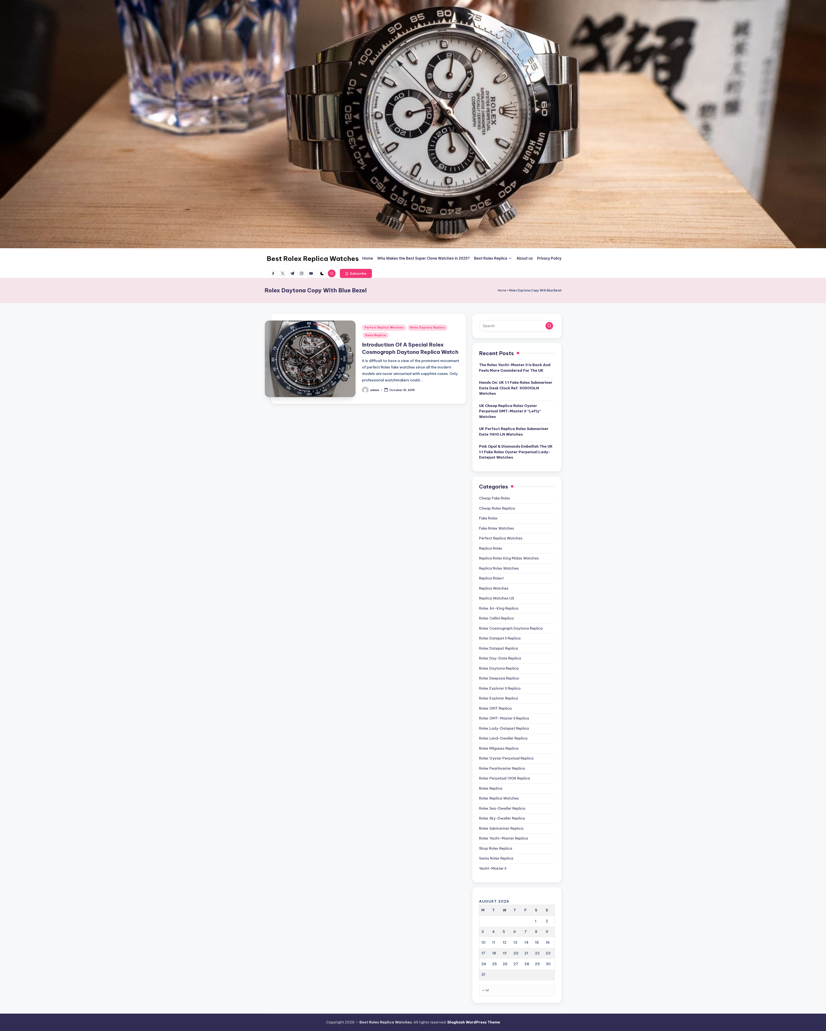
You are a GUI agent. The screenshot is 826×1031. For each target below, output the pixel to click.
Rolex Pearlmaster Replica (502, 768)
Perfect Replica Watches (384, 327)
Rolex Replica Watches (499, 798)
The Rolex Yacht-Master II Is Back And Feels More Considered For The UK (514, 367)
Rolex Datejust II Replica (500, 638)
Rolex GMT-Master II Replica (504, 718)
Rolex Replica (375, 335)
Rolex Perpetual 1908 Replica (504, 778)
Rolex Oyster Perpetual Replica (506, 758)
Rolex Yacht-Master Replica (503, 838)
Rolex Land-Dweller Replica (503, 738)
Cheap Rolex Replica (497, 508)
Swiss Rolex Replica (496, 858)
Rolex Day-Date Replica (500, 658)
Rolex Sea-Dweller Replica (502, 808)
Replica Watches (494, 588)
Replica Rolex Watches (499, 568)
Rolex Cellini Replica (496, 618)
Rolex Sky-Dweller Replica (502, 818)
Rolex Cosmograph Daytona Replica (511, 628)
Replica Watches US (496, 598)
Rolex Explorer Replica (498, 698)
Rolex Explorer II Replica (500, 688)
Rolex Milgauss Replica (498, 748)
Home (502, 290)
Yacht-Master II (492, 868)
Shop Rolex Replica (495, 848)
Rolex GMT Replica (495, 708)
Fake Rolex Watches (496, 528)
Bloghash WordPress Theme (473, 1022)
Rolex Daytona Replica (427, 327)
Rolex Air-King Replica (498, 608)
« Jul (485, 990)
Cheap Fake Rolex (494, 498)
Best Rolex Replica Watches (313, 258)
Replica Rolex (490, 548)
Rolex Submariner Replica (501, 828)
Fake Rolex (488, 518)
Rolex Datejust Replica (498, 648)
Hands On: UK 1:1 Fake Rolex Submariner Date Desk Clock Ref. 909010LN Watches (515, 388)
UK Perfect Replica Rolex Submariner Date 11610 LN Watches (514, 431)
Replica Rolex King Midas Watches (509, 558)
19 (505, 953)
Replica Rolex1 (491, 578)
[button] (356, 273)
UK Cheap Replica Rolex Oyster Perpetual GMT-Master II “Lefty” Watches (510, 411)
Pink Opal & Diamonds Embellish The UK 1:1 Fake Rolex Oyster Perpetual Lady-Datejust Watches (516, 452)
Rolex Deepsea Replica (499, 678)
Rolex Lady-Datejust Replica (504, 728)
